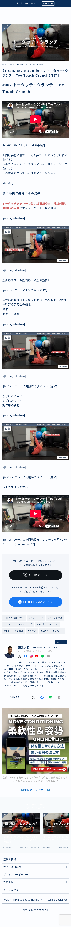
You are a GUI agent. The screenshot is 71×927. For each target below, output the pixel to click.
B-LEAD (46, 3)
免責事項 (8, 882)
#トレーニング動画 (13, 631)
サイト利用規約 (12, 867)
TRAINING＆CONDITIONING (31, 65)
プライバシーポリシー (16, 874)
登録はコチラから (35, 790)
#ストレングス (55, 618)
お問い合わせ (10, 889)
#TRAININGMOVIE (14, 618)
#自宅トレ (58, 631)
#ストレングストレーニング (18, 624)
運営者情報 (9, 859)
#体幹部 (32, 631)
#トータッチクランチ (47, 624)
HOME (6, 900)
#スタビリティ (36, 618)
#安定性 (45, 631)
